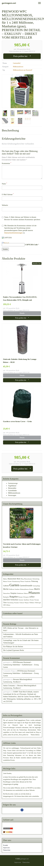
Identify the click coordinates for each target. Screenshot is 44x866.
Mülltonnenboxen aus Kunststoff (22, 70)
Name (4, 184)
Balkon (5, 579)
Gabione (6, 586)
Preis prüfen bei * (22, 56)
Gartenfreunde (26, 585)
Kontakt (5, 845)
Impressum (6, 848)
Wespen (27, 602)
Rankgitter (6, 597)
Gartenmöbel (16, 63)
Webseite (5, 205)
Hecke (6, 589)
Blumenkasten (28, 579)
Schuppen (26, 597)
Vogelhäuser (12, 486)
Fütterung (34, 581)
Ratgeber (14, 596)
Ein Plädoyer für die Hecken (13, 646)
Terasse (32, 600)
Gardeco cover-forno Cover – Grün (17, 421)
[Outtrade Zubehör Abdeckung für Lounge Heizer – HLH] (22, 340)
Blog (22, 579)
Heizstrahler (12, 488)
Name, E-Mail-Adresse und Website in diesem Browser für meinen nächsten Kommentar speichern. (22, 218)
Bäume (5, 581)
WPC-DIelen (6, 605)
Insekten (17, 589)
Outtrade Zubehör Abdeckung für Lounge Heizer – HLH (19, 360)
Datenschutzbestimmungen (13, 233)
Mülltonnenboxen (18, 67)
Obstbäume (20, 593)
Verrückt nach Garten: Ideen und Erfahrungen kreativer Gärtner (21, 545)
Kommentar (6, 163)
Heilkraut (11, 589)
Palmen (26, 593)
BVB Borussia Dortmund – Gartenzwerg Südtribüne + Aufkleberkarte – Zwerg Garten (21, 664)
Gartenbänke (12, 490)
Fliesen (22, 581)
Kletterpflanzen (24, 589)
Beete (19, 579)
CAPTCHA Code (31, 245)
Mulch (37, 589)
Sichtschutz (14, 600)
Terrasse (36, 600)
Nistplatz (13, 593)
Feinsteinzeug (16, 581)
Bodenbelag (36, 579)
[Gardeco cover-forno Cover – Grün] (22, 403)
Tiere (5, 602)
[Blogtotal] (8, 832)
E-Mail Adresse (8, 194)
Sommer (21, 600)
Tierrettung (10, 602)
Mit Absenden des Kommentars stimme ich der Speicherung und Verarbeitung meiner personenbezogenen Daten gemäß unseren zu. (20, 229)
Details (22, 313)
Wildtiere (31, 602)
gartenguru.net (24, 859)
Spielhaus (26, 600)
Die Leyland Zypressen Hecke (13, 650)
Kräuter (31, 589)
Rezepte (20, 597)
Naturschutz (6, 593)
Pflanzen (34, 593)
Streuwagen (12, 495)
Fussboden (28, 581)
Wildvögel (38, 602)
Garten (14, 585)
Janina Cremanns (9, 686)
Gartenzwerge (13, 483)
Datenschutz (6, 850)
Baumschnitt (12, 579)
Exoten (10, 581)
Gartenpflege (36, 585)
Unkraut (21, 602)
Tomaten (16, 602)
